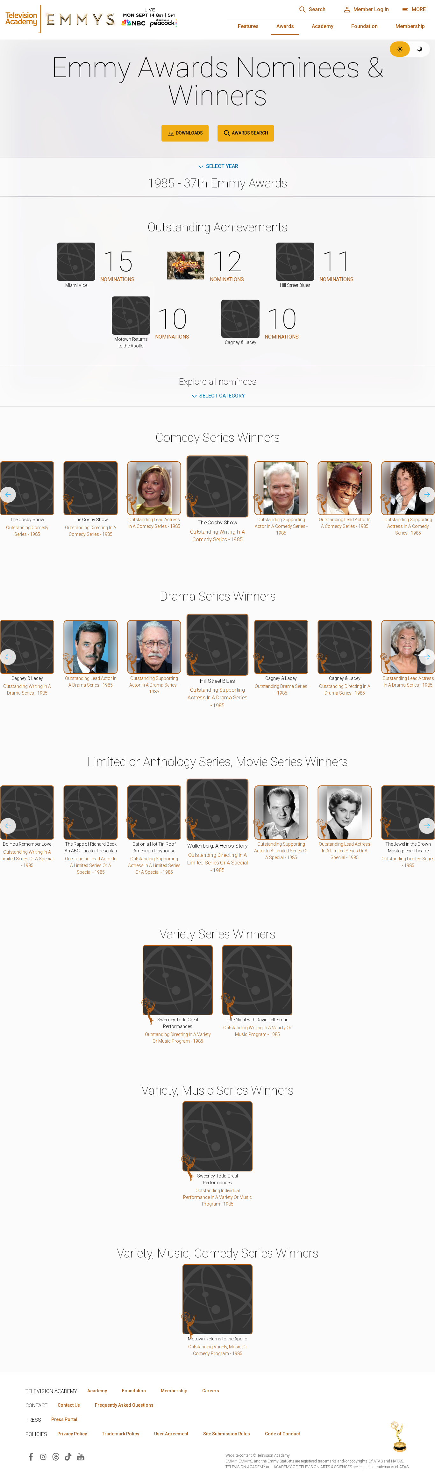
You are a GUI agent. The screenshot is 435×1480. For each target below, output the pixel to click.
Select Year (222, 166)
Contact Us (69, 1405)
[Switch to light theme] (400, 49)
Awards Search (249, 132)
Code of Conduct (282, 1433)
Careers (210, 1390)
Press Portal (64, 1419)
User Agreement (171, 1433)
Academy (322, 26)
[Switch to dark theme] (420, 49)
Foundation (364, 26)
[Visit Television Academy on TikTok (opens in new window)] (68, 1456)
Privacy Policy (72, 1433)
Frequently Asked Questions (124, 1405)
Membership (410, 26)
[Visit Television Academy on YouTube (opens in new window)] (80, 1456)
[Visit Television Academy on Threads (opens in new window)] (55, 1456)
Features (248, 26)
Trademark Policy (120, 1433)
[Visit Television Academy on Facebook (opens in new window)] (30, 1456)
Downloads (189, 132)
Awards (285, 26)
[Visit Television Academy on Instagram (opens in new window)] (43, 1456)
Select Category (222, 396)
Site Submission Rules (226, 1433)
